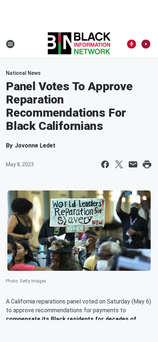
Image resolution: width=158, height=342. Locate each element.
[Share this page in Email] (133, 164)
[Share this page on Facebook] (105, 164)
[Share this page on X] (119, 164)
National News (23, 73)
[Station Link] (79, 44)
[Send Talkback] (131, 44)
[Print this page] (147, 164)
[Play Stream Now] (145, 44)
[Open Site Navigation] (10, 44)
